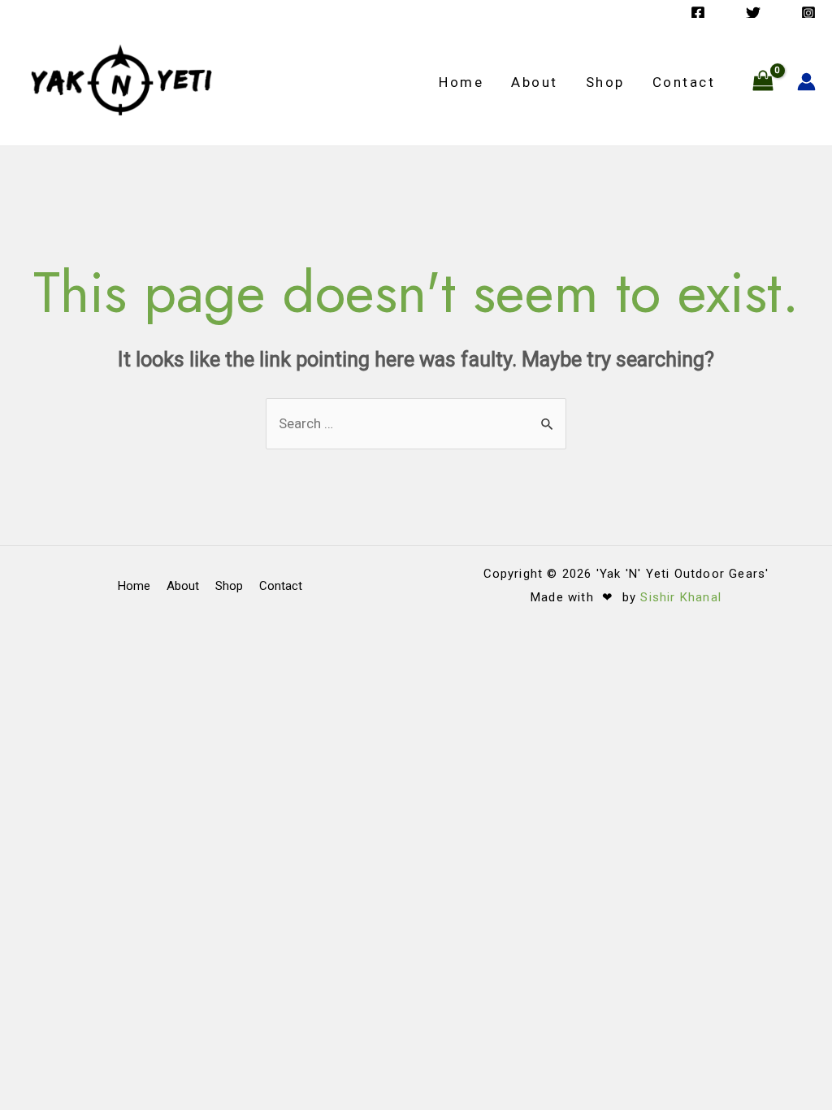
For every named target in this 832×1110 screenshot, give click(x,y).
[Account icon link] (806, 81)
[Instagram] (808, 13)
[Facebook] (698, 13)
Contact (684, 82)
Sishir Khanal (681, 597)
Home (461, 82)
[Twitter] (753, 13)
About (534, 82)
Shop (605, 82)
